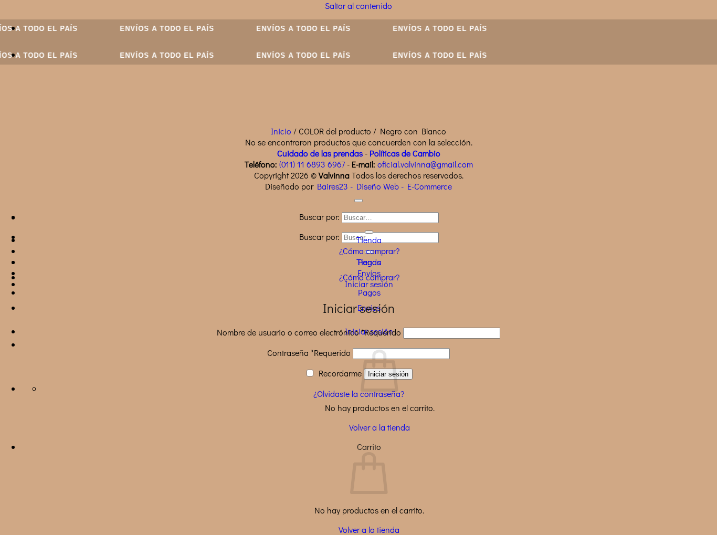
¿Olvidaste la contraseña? (358, 393)
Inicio (281, 131)
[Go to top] (358, 200)
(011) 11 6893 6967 (312, 164)
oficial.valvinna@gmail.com (425, 164)
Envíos (369, 272)
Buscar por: (319, 236)
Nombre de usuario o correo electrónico (309, 332)
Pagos (369, 292)
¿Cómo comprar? (369, 250)
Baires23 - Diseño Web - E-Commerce (384, 186)
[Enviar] (369, 232)
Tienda (369, 239)
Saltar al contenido (358, 5)
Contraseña (309, 352)
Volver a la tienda (379, 427)
